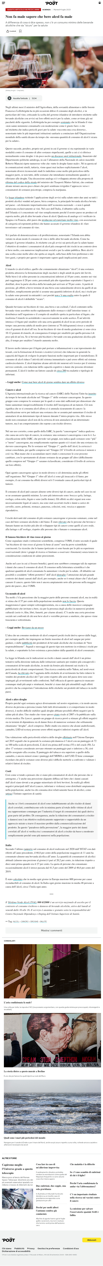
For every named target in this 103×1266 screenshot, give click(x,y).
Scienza (46, 9)
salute (43, 921)
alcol (16, 921)
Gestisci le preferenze (49, 1248)
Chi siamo (6, 1248)
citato (57, 714)
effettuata (67, 737)
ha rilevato (23, 673)
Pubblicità (19, 1248)
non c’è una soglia (64, 295)
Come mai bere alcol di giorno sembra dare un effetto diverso (53, 382)
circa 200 (61, 370)
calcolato (17, 879)
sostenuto (65, 122)
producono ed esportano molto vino (60, 220)
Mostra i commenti (51, 930)
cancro (25, 921)
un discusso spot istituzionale (66, 156)
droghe (34, 921)
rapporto (28, 849)
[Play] (10, 98)
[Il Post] (52, 3)
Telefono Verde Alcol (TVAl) (22, 902)
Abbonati (91, 1240)
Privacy (31, 1248)
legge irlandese (16, 197)
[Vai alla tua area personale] (99, 2)
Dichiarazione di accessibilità (16, 1251)
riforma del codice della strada (21, 182)
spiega (9, 793)
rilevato (62, 521)
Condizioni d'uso (71, 1248)
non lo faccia (69, 601)
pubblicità (27, 642)
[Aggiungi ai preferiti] (20, 31)
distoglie (61, 574)
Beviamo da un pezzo (33, 627)
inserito (92, 393)
